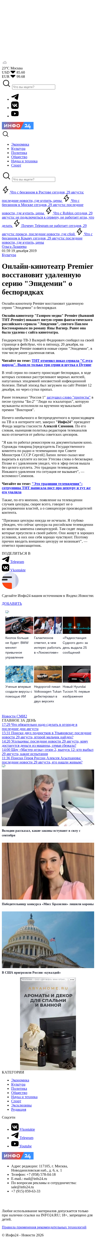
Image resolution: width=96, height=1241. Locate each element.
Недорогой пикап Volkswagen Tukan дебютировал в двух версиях (48, 694)
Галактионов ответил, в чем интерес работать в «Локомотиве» (47, 645)
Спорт (16, 1101)
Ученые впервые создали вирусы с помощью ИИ (18, 691)
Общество (19, 1093)
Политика (19, 1088)
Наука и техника (24, 1097)
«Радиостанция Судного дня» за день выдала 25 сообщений (75, 645)
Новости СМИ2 (14, 716)
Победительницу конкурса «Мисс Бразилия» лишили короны (48, 904)
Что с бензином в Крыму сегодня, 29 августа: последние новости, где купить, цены (47, 238)
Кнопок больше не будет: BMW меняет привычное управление (17, 647)
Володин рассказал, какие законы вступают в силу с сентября (41, 833)
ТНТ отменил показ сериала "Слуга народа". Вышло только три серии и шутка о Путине (47, 363)
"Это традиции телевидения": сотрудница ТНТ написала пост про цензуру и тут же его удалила (46, 488)
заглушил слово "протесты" (69, 397)
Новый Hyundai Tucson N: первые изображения (76, 691)
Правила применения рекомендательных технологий (44, 1227)
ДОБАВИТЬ (12, 604)
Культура (9, 255)
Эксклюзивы (21, 1105)
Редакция (18, 1109)
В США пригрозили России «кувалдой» (31, 972)
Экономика (20, 1080)
